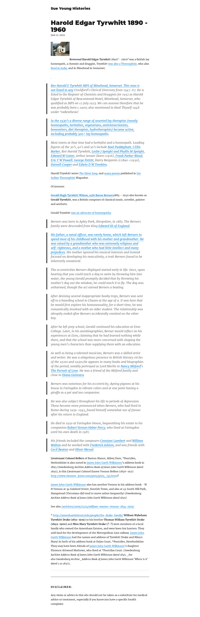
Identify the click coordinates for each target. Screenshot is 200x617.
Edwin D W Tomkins (93, 164)
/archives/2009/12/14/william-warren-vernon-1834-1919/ (97, 506)
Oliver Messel (84, 449)
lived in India (59, 68)
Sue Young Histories (70, 8)
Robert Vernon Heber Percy (86, 427)
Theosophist (67, 177)
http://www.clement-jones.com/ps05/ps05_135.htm (84, 475)
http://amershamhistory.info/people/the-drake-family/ (88, 515)
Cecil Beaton (59, 449)
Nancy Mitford (131, 366)
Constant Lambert (112, 441)
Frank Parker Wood (128, 156)
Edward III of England (113, 226)
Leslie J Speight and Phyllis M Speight (118, 151)
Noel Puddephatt (119, 147)
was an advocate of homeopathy (91, 212)
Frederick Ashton (102, 445)
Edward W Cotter (62, 156)
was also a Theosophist (122, 63)
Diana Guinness (73, 375)
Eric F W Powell (61, 160)
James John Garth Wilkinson (104, 462)
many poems (112, 173)
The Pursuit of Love (64, 370)
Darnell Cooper (61, 164)
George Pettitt (83, 160)
